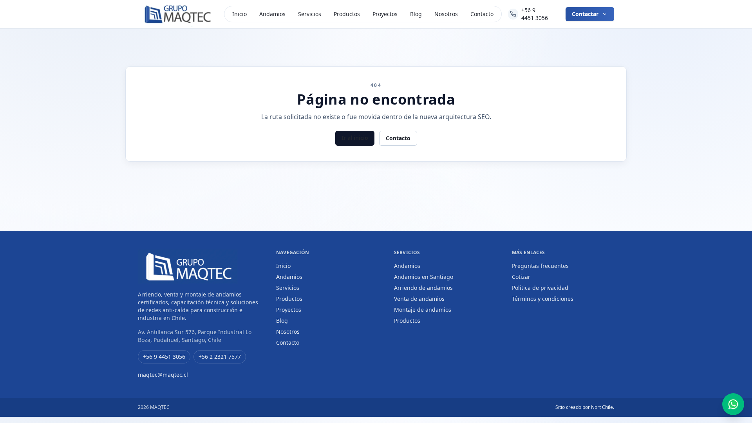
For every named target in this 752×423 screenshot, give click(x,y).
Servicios (309, 14)
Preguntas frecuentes (540, 265)
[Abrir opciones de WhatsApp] (733, 404)
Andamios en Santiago (423, 276)
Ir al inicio (355, 137)
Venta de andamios (419, 298)
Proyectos (385, 14)
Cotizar (521, 276)
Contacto (482, 14)
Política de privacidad (540, 287)
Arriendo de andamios (423, 287)
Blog (416, 14)
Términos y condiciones (542, 298)
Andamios (272, 14)
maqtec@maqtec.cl (163, 374)
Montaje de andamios (422, 309)
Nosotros (446, 14)
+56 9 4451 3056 (534, 14)
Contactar (585, 14)
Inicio (239, 14)
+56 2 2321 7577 (220, 356)
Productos (347, 14)
